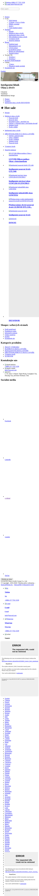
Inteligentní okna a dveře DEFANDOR (17, 103)
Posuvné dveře (13, 118)
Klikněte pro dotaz (7, 579)
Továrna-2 (12, 59)
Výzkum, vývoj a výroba (17, 22)
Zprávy (11, 26)
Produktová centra (10, 331)
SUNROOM (9, 356)
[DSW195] (12, 219)
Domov (7, 17)
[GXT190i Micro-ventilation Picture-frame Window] (21, 155)
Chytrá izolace (13, 48)
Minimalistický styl (15, 46)
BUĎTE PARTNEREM (12, 60)
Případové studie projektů (17, 66)
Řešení (7, 42)
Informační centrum (11, 333)
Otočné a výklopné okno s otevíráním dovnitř (23, 123)
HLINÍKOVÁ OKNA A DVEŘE (15, 349)
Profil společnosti (10, 329)
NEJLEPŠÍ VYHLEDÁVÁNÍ (24, 585)
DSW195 (12, 223)
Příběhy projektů (14, 24)
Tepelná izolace (14, 53)
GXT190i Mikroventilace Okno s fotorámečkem (19, 160)
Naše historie (13, 20)
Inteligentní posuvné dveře (19, 215)
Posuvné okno (13, 120)
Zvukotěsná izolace (15, 49)
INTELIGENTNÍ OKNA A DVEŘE (16, 351)
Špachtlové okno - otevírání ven (19, 121)
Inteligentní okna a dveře (16, 35)
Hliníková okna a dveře (16, 33)
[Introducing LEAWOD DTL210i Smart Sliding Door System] (21, 201)
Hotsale (11, 31)
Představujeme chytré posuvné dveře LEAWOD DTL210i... (21, 206)
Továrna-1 (12, 57)
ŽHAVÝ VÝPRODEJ (12, 347)
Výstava (11, 64)
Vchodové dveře (14, 39)
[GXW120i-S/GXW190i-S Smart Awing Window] (21, 177)
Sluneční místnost (14, 40)
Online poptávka (10, 335)
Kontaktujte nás (10, 68)
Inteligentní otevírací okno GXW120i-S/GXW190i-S (19, 182)
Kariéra (7, 336)
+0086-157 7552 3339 (18, 2)
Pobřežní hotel (13, 44)
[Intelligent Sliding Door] (18, 211)
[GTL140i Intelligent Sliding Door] (21, 165)
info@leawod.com (16, 4)
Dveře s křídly (13, 127)
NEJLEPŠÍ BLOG (7, 585)
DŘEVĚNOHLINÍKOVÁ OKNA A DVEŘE (19, 134)
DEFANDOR (14, 320)
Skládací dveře (13, 125)
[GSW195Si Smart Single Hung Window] (21, 189)
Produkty (8, 29)
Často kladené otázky (15, 28)
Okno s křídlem (14, 137)
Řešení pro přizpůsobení (16, 51)
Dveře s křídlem (14, 139)
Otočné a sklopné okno (16, 136)
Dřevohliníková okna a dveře (18, 37)
